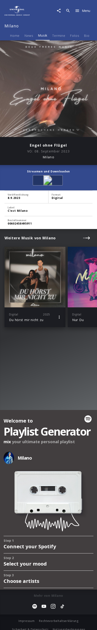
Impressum (26, 621)
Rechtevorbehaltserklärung (59, 621)
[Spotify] (48, 181)
